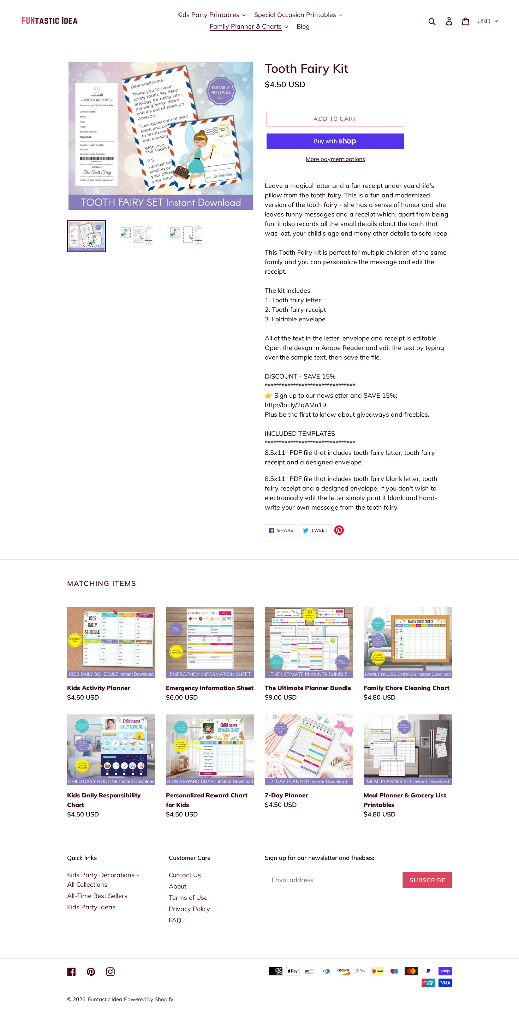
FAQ (175, 920)
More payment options (335, 158)
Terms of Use (188, 897)
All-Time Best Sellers (97, 896)
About (177, 886)
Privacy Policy (189, 909)
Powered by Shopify (148, 999)
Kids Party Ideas (91, 907)
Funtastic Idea (105, 999)
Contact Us (185, 875)
